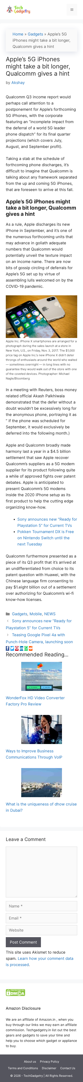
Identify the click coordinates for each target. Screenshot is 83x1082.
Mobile (36, 614)
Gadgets (35, 34)
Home (18, 34)
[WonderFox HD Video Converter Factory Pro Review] (41, 687)
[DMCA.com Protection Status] (15, 995)
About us (30, 1061)
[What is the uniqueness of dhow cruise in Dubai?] (41, 794)
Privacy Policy (49, 1061)
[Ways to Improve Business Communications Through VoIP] (41, 741)
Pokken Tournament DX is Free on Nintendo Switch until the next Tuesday (45, 537)
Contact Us (67, 1068)
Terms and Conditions (23, 1068)
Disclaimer (49, 1068)
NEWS (50, 614)
